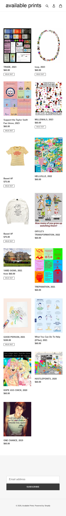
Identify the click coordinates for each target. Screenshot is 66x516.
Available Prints (28, 506)
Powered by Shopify (42, 506)
